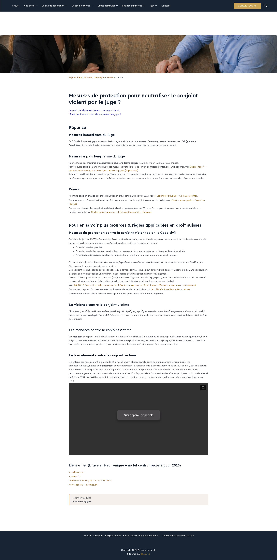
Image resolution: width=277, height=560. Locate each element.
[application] (35, 6)
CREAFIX (145, 553)
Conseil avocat (247, 6)
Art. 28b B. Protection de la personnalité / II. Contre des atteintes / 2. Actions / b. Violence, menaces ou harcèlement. (135, 285)
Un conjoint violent (104, 77)
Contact (165, 5)
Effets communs (106, 5)
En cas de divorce (81, 5)
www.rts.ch (74, 476)
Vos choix (29, 5)
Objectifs (98, 535)
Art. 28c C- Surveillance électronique (170, 289)
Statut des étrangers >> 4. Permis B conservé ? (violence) (121, 211)
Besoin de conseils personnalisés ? (141, 535)
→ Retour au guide (81, 499)
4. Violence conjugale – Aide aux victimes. (176, 195)
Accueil (15, 5)
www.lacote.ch (76, 472)
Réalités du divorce (132, 5)
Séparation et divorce (80, 77)
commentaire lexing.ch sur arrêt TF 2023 (90, 480)
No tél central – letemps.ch (83, 484)
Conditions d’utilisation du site (178, 535)
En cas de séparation (53, 5)
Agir (152, 5)
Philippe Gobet (113, 535)
